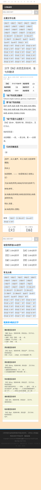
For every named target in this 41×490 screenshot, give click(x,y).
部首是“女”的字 (31, 45)
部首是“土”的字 (20, 45)
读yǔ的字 (14, 42)
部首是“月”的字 (9, 52)
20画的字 (22, 33)
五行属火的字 (28, 36)
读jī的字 (25, 39)
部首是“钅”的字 (20, 61)
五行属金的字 (17, 39)
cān (10, 77)
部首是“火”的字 (9, 55)
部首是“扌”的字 (31, 49)
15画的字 (14, 29)
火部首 (14, 77)
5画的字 (6, 23)
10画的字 (7, 26)
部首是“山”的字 (9, 49)
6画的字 (13, 23)
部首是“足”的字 (9, 61)
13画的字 (29, 26)
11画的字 (14, 26)
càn (6, 77)
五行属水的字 (18, 36)
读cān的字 (29, 218)
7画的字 (20, 23)
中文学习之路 (34, 438)
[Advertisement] (20, 469)
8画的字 (26, 23)
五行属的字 (7, 39)
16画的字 (22, 29)
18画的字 (7, 33)
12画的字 (22, 26)
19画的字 (14, 33)
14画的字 (7, 29)
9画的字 (33, 23)
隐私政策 (27, 436)
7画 (16, 87)
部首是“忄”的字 (20, 49)
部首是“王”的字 (20, 55)
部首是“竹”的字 (9, 58)
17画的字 (29, 29)
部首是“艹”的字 (20, 58)
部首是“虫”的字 (31, 58)
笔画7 (17, 77)
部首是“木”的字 (20, 52)
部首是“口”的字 (9, 45)
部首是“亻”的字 (23, 42)
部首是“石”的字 (31, 55)
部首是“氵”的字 (31, 52)
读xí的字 (32, 39)
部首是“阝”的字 (31, 61)
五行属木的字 (8, 36)
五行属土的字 (31, 33)
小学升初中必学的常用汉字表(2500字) (14, 433)
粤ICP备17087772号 (20, 441)
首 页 (5, 1)
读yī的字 (6, 42)
